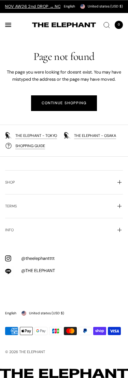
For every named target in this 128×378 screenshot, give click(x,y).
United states (105, 6)
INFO (9, 229)
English (69, 6)
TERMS (11, 206)
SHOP (10, 182)
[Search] (106, 24)
